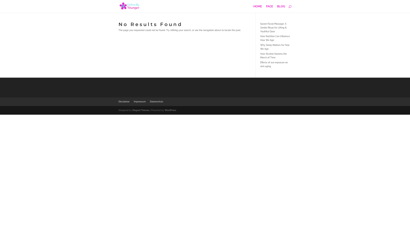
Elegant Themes (140, 110)
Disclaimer (124, 101)
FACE (269, 6)
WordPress (170, 110)
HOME (257, 6)
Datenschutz (156, 101)
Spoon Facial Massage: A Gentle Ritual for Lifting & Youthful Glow (273, 28)
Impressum (140, 101)
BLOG (281, 6)
